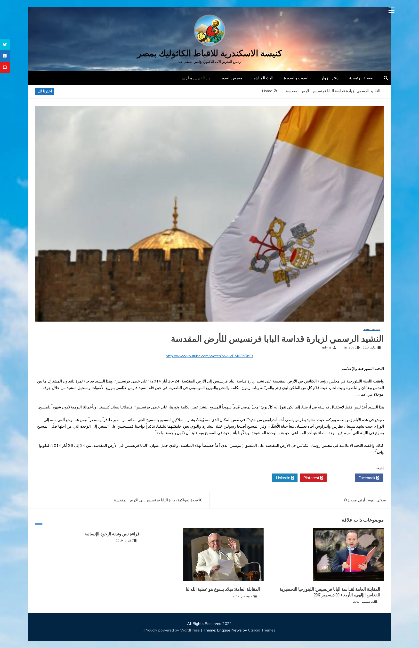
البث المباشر (263, 77)
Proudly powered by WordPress (172, 630)
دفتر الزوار (329, 77)
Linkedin (283, 477)
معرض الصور (231, 77)
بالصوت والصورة (297, 77)
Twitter (339, 477)
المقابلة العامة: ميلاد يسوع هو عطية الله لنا (223, 589)
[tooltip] (5, 44)
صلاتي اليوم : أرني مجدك (366, 500)
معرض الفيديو (371, 329)
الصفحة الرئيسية (362, 77)
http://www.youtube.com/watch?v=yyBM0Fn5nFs (209, 355)
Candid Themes (261, 630)
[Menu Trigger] (391, 10)
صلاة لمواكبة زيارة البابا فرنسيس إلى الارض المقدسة (156, 500)
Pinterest (311, 477)
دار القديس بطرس (195, 77)
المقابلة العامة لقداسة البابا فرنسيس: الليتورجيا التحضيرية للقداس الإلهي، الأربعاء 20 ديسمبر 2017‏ (330, 592)
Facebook (367, 477)
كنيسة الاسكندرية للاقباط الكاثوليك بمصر (209, 53)
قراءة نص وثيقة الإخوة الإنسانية (112, 534)
